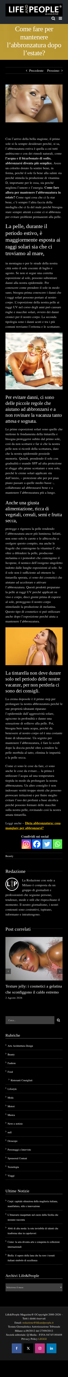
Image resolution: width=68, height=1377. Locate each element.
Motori (11, 1106)
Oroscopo (12, 1141)
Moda (10, 1097)
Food (10, 1071)
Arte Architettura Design (20, 1045)
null (10, 1132)
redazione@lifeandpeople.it (37, 1322)
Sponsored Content (17, 1158)
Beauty (9, 856)
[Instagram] (26, 844)
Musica (11, 1115)
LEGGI (42, 1339)
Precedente (36, 70)
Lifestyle (12, 1089)
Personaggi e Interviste (19, 1149)
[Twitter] (47, 844)
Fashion (12, 1063)
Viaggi (11, 1175)
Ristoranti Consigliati (21, 1080)
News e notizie (15, 1123)
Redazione (15, 871)
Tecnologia (13, 1167)
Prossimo (53, 70)
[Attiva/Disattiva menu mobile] (61, 18)
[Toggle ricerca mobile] (53, 18)
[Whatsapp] (57, 844)
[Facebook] (37, 844)
